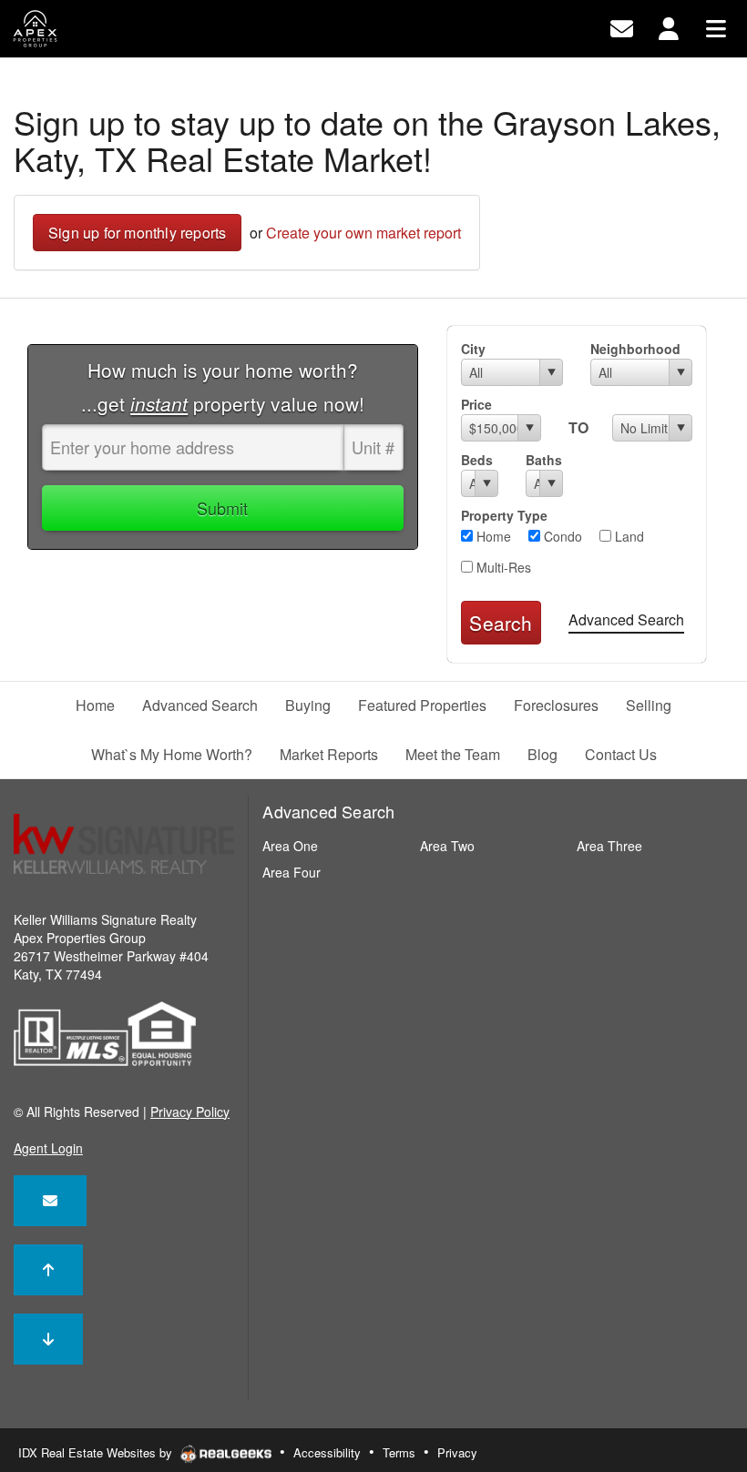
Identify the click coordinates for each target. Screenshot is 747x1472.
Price (476, 404)
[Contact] (50, 1200)
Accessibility (327, 1452)
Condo (561, 536)
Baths (544, 460)
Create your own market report (363, 232)
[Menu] (716, 26)
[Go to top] (48, 1269)
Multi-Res (502, 567)
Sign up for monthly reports (137, 232)
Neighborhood (635, 349)
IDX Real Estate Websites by (97, 1452)
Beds (477, 460)
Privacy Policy (190, 1111)
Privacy (457, 1452)
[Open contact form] (621, 26)
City (473, 349)
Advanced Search (626, 619)
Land (627, 536)
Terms (399, 1452)
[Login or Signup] (669, 26)
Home (492, 536)
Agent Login (48, 1148)
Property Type (504, 515)
